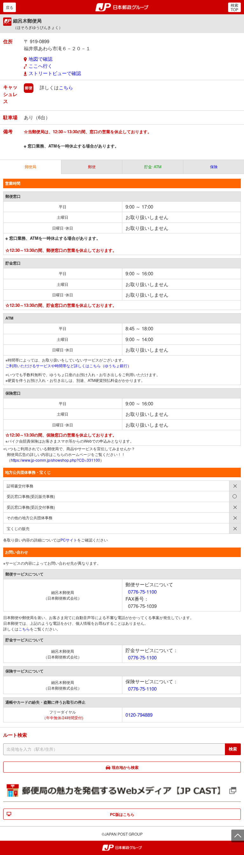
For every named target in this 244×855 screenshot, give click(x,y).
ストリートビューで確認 (55, 73)
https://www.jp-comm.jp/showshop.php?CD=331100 (55, 460)
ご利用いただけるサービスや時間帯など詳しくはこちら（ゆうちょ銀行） (68, 365)
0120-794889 (138, 714)
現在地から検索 (125, 767)
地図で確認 (40, 58)
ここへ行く (40, 65)
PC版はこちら (122, 814)
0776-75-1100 (142, 591)
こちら (66, 87)
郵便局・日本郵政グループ (122, 7)
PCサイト (68, 539)
